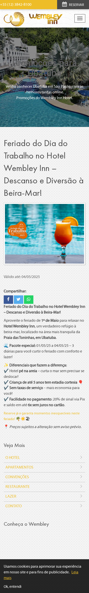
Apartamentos (19, 467)
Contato (13, 506)
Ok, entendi (13, 586)
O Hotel (12, 457)
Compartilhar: (15, 291)
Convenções (17, 476)
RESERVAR (76, 5)
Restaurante (17, 486)
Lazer (10, 496)
